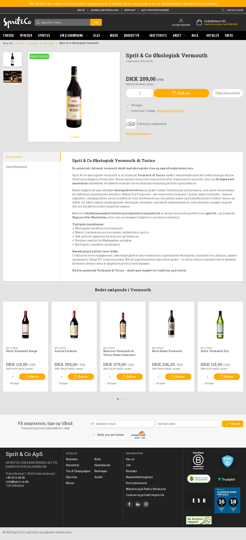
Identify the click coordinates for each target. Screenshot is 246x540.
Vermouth (48, 43)
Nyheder (72, 459)
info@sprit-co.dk (17, 481)
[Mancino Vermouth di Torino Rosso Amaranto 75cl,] (123, 324)
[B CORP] (199, 461)
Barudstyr (72, 465)
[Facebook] (129, 504)
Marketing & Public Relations (146, 489)
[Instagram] (146, 504)
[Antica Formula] (74, 324)
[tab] (118, 399)
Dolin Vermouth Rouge (21, 351)
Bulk (97, 459)
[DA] (17, 22)
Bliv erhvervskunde (155, 10)
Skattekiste (102, 465)
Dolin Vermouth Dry (215, 351)
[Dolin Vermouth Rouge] (25, 324)
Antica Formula (66, 351)
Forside (19, 43)
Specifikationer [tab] (16, 167)
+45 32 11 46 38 (15, 477)
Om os (81, 10)
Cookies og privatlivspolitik (145, 495)
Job (128, 465)
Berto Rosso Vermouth (167, 351)
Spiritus (33, 43)
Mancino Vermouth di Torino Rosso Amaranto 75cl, (119, 354)
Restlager (100, 471)
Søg (96, 22)
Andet (98, 477)
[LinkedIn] (137, 504)
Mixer (70, 483)
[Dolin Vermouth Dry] (220, 324)
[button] (46, 35)
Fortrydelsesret (136, 483)
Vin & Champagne (78, 471)
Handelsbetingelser (105, 10)
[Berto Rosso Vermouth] (171, 324)
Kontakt (129, 10)
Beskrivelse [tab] (14, 157)
